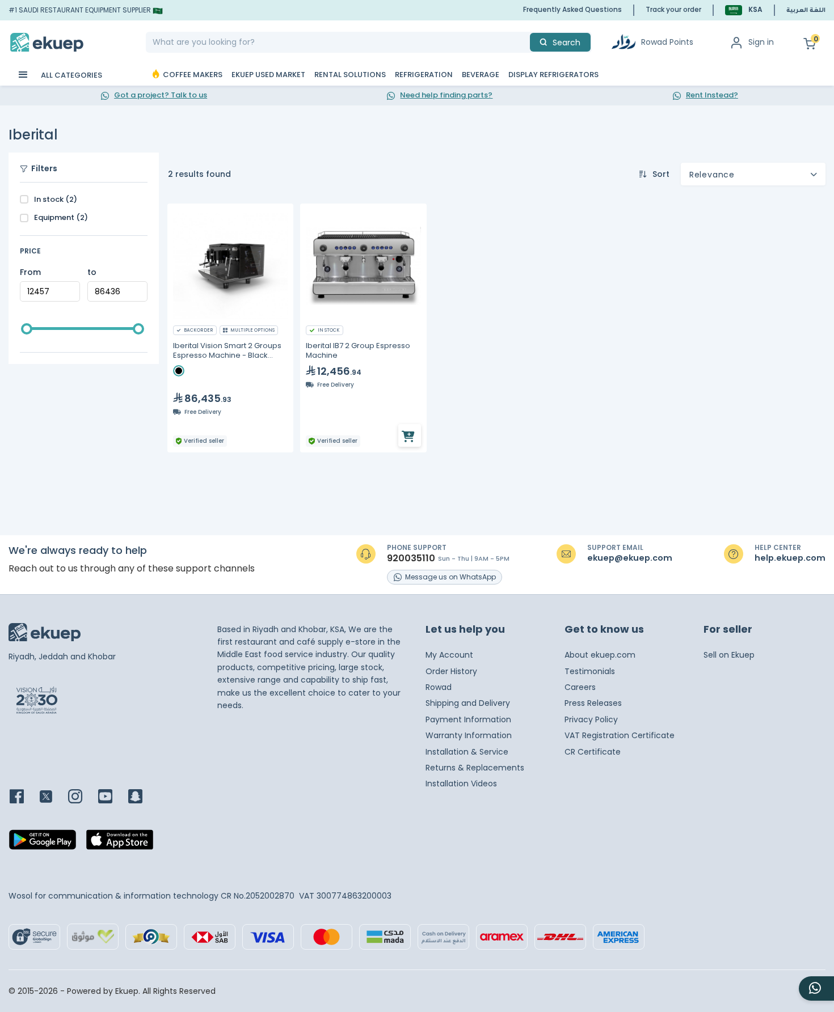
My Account (449, 654)
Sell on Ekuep (729, 654)
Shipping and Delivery (468, 703)
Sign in (761, 42)
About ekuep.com (600, 654)
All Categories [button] (70, 75)
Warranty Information (469, 735)
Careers (580, 687)
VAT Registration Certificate (620, 735)
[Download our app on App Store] (120, 843)
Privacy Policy (591, 719)
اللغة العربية (805, 10)
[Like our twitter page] (53, 797)
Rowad (439, 687)
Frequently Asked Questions (572, 9)
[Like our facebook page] (24, 797)
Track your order (673, 9)
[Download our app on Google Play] (43, 843)
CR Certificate (593, 751)
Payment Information (468, 719)
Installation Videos (461, 783)
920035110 (411, 558)
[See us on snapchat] (142, 797)
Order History (451, 671)
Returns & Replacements (475, 767)
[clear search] (525, 42)
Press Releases (593, 703)
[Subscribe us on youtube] (112, 797)
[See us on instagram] (82, 797)
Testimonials (590, 671)
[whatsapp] (816, 988)
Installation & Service (467, 751)
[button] (744, 10)
